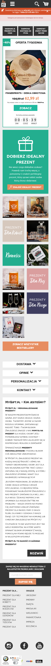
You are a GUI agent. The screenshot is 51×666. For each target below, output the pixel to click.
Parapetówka (33, 617)
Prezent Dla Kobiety (9, 601)
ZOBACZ (25, 108)
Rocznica (31, 626)
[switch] (15, 662)
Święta (29, 604)
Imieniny (30, 600)
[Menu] (20, 656)
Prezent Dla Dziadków (9, 614)
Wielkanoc (32, 613)
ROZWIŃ (36, 553)
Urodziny (31, 595)
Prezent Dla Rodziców (9, 607)
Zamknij (47, 11)
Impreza (30, 622)
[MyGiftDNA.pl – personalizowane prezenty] (3, 3)
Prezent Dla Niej (11, 595)
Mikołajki (31, 608)
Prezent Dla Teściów (9, 621)
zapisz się (25, 581)
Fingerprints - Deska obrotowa (25, 93)
